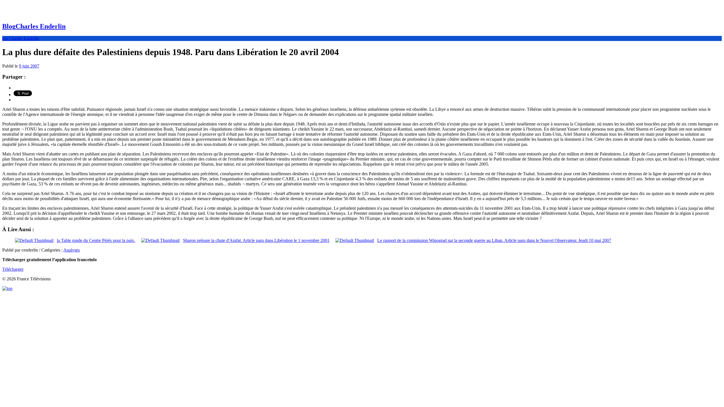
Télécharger (12, 269)
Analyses (71, 250)
